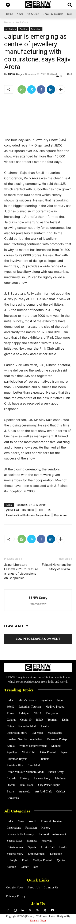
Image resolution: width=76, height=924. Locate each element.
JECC (40, 509)
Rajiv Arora (60, 515)
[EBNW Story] (38, 4)
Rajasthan (36, 29)
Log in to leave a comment (38, 638)
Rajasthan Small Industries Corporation (28, 515)
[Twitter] (31, 89)
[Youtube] (52, 910)
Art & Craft (21, 22)
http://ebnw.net (38, 603)
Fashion (23, 29)
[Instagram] (15, 910)
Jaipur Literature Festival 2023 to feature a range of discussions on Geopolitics (21, 571)
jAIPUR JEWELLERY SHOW (20, 509)
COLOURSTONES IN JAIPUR (31, 504)
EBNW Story (15, 74)
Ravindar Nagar (38, 920)
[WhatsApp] (22, 89)
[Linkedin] (51, 89)
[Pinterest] (30, 910)
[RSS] (37, 910)
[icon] (8, 5)
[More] (60, 89)
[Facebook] (41, 89)
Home (7, 22)
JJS (49, 509)
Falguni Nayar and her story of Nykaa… (57, 567)
